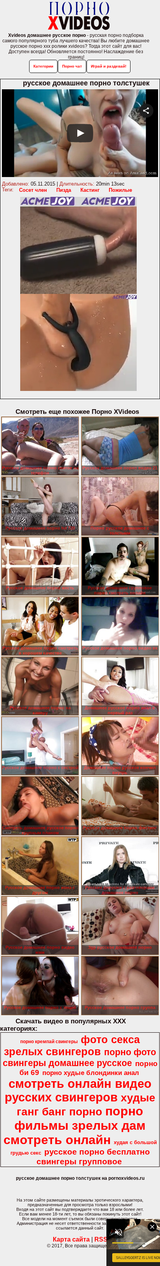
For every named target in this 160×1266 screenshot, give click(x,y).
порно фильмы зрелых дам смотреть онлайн (74, 1125)
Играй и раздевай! (108, 66)
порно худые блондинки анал (90, 1073)
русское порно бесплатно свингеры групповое (93, 1156)
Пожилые (120, 190)
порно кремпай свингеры (49, 1041)
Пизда (63, 190)
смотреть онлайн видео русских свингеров (78, 1090)
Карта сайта (71, 1239)
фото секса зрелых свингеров (72, 1046)
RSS (101, 1239)
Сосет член (33, 190)
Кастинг (89, 190)
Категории (43, 66)
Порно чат (72, 66)
